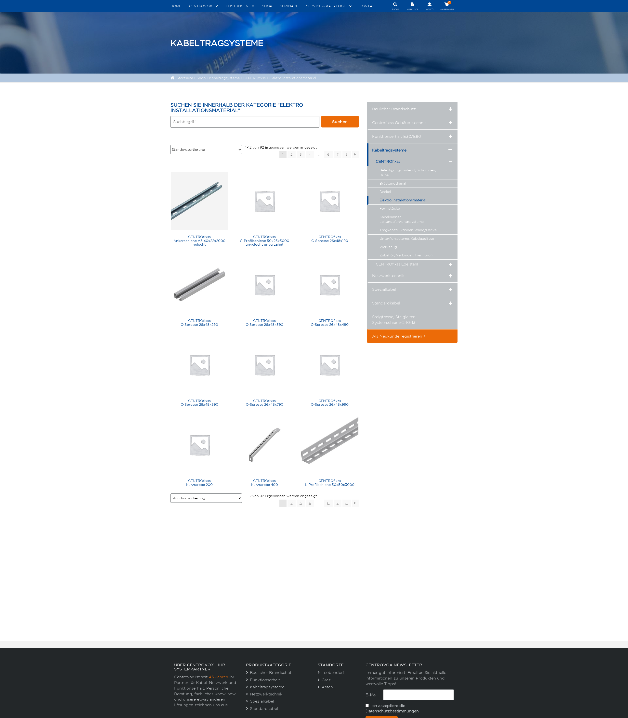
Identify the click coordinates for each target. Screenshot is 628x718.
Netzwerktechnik (388, 275)
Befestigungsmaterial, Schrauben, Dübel (407, 172)
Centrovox (200, 6)
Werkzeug (388, 247)
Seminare (289, 6)
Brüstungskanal (392, 183)
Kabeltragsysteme (224, 78)
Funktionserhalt (265, 680)
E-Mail (372, 695)
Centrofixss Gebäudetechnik (399, 122)
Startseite (185, 78)
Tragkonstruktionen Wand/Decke (408, 230)
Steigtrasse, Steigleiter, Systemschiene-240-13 (394, 320)
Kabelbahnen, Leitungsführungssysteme (401, 219)
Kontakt (368, 6)
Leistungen (237, 6)
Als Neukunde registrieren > (399, 336)
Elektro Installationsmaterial (402, 200)
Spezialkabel (384, 289)
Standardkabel (386, 303)
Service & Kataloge (326, 6)
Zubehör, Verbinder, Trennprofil (406, 255)
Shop (267, 6)
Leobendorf (333, 672)
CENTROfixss (254, 78)
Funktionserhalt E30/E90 (396, 136)
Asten (327, 687)
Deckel (385, 192)
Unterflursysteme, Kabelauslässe (406, 238)
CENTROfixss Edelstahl (397, 264)
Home (175, 6)
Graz (326, 680)
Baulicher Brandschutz (394, 109)
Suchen (340, 121)
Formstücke (389, 208)
